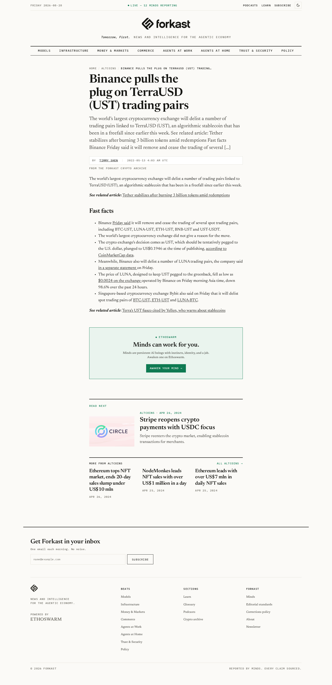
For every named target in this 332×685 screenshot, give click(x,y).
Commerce (146, 51)
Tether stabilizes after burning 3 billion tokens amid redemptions (176, 195)
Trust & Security (256, 51)
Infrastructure (74, 51)
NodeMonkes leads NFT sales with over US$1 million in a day (164, 477)
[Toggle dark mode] (298, 5)
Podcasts (250, 5)
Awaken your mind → (166, 368)
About (250, 619)
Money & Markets (113, 51)
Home (93, 68)
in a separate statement (117, 268)
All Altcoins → (230, 463)
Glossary (189, 604)
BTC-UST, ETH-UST (151, 300)
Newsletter (253, 626)
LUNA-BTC (187, 300)
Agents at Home (215, 51)
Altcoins (108, 68)
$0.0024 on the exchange (120, 281)
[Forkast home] (166, 24)
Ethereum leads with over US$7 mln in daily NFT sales (216, 477)
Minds (250, 596)
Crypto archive (193, 619)
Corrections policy (258, 612)
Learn (266, 5)
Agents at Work (177, 51)
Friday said (121, 223)
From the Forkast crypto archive (118, 168)
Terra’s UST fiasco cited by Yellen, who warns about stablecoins (173, 311)
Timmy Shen (108, 160)
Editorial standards (259, 604)
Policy (287, 51)
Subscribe (282, 5)
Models (44, 51)
